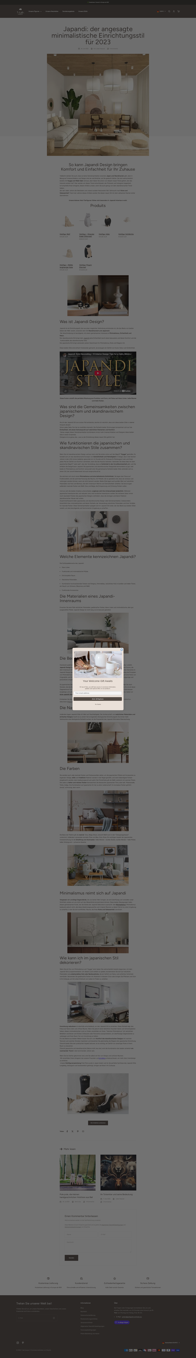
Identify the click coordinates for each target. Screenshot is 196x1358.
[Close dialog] (122, 650)
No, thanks (98, 704)
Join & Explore (98, 699)
